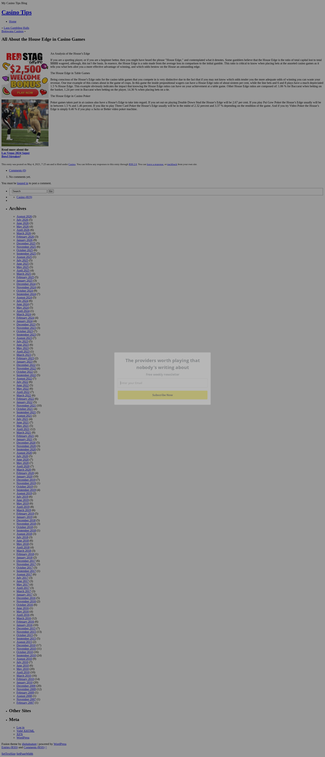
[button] (163, 364)
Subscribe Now (162, 394)
